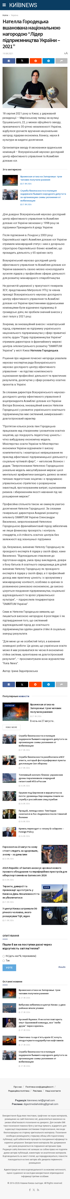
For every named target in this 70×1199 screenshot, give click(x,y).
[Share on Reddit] (36, 61)
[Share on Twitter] (22, 61)
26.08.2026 (25, 786)
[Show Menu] (4, 5)
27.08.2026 (26, 184)
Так (7, 960)
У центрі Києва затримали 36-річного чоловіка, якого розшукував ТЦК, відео (20, 912)
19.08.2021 (8, 53)
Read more (13, 727)
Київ (46, 887)
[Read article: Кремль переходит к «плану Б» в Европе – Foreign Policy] (9, 832)
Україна (14, 15)
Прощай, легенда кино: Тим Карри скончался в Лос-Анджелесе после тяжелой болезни (43, 814)
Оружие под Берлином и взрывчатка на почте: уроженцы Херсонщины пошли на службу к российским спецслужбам (41, 796)
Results (61, 967)
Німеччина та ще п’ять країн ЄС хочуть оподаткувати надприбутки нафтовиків (41, 1039)
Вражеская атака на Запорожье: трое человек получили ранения (41, 178)
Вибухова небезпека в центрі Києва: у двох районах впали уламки (42, 1006)
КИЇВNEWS (23, 5)
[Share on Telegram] (48, 61)
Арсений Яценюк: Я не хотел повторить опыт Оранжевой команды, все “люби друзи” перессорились (40, 1022)
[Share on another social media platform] (61, 61)
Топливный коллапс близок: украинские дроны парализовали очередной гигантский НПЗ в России (41, 778)
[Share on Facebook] (9, 61)
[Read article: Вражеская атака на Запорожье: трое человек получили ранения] (10, 180)
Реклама (37, 1091)
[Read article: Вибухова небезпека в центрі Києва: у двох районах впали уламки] (9, 1008)
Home (5, 15)
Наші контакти (53, 1091)
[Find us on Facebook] (30, 1190)
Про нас (18, 1087)
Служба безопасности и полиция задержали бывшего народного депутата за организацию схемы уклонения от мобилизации (43, 195)
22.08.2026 (9, 859)
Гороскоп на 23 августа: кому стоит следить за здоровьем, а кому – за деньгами (20, 850)
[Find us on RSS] (38, 1190)
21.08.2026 (9, 902)
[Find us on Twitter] (33, 1190)
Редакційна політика (18, 1091)
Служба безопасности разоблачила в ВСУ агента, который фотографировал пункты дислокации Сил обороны (42, 760)
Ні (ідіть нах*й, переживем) (20, 956)
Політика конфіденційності (39, 1087)
